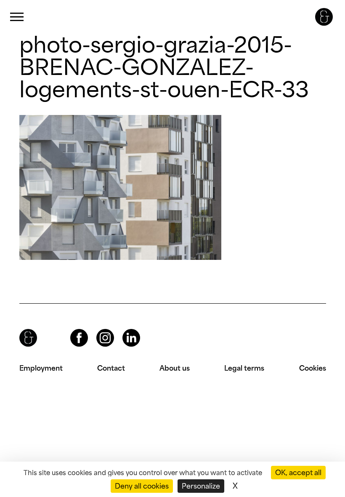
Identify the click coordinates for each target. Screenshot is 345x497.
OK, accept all (298, 472)
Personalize (201, 486)
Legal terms (244, 368)
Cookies (312, 368)
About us (174, 368)
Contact (111, 368)
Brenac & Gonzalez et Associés (324, 16)
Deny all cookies (142, 486)
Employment (41, 368)
